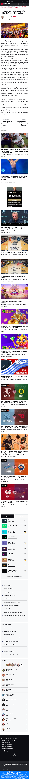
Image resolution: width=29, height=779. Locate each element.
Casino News (18, 6)
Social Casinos (7, 585)
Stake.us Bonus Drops (9, 628)
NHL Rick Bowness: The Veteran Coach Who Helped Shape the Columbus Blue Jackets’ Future (14, 228)
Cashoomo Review (11, 554)
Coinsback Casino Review (13, 571)
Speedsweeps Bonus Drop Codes (11, 654)
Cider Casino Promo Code (7, 744)
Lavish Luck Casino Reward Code (11, 641)
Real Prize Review (11, 543)
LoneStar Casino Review (12, 538)
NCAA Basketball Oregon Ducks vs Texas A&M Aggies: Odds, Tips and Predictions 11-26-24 (13, 402)
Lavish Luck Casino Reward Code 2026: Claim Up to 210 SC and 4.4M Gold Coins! (14, 326)
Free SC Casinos (7, 598)
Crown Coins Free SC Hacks (10, 631)
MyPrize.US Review (11, 532)
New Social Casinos (8, 608)
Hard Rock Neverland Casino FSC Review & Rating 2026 (12, 301)
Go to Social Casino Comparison (14, 576)
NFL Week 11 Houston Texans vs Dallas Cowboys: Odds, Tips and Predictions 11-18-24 (14, 452)
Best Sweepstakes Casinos (10, 595)
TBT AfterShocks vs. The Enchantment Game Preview (13, 276)
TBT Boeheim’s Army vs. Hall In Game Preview (13, 252)
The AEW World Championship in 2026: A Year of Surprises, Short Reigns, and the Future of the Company (14, 177)
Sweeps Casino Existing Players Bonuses (13, 612)
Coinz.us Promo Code (9, 648)
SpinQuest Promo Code (9, 651)
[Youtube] (21, 4)
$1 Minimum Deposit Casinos (10, 619)
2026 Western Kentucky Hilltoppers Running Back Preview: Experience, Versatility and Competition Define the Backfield (14, 151)
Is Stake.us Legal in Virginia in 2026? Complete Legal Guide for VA (14, 377)
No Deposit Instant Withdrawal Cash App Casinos (15, 615)
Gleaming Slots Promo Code (7, 748)
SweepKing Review (11, 549)
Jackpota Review (11, 566)
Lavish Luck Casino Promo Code (8, 740)
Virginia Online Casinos (9, 634)
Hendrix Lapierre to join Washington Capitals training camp (6, 123)
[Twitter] (19, 4)
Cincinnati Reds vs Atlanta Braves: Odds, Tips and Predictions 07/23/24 (14, 502)
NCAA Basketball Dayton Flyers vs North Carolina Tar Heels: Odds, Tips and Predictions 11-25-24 (14, 427)
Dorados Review (11, 560)
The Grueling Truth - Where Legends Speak (8, 6)
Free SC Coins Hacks (8, 588)
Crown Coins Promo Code (7, 746)
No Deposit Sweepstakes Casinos (11, 605)
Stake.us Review (11, 521)
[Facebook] (17, 4)
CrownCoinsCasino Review (13, 526)
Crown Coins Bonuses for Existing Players (13, 638)
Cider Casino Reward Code (10, 644)
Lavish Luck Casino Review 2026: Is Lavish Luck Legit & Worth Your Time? (14, 351)
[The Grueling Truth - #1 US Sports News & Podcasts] (6, 4)
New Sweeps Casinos (8, 592)
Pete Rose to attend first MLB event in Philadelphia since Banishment (22, 123)
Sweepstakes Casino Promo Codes (12, 602)
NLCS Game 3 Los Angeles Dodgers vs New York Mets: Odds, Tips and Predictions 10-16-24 (14, 477)
